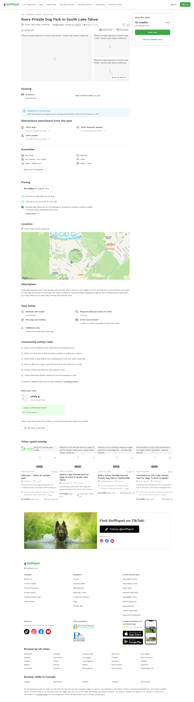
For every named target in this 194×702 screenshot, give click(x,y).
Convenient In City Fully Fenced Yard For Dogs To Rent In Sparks (152, 476)
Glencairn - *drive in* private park (35, 476)
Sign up (185, 4)
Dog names (51, 4)
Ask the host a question (34, 428)
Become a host (115, 4)
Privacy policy (30, 592)
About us (28, 579)
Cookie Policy (42, 694)
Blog (41, 4)
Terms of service (31, 588)
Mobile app (78, 606)
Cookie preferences (32, 597)
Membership (78, 588)
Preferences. (100, 694)
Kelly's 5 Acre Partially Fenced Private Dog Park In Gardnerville (114, 476)
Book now (152, 32)
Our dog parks (29, 4)
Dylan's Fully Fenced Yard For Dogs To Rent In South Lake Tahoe (74, 477)
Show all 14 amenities (33, 169)
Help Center (29, 601)
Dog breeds (100, 4)
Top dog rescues (67, 4)
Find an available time (152, 39)
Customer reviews (81, 597)
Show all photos (119, 77)
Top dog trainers (85, 4)
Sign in (173, 4)
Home (75, 579)
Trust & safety (30, 583)
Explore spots (79, 583)
